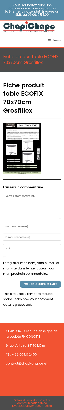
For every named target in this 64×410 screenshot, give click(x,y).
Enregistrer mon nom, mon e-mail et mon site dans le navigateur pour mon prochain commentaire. (31, 268)
